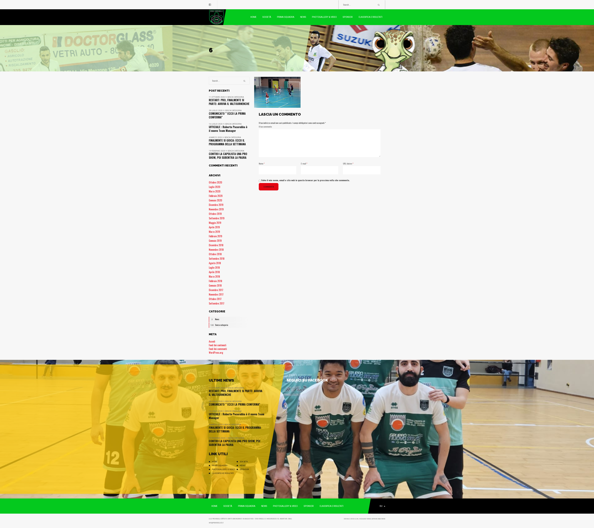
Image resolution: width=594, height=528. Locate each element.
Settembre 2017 (216, 303)
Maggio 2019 (215, 223)
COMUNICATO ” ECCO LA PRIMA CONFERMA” (227, 115)
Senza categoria (235, 97)
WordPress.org (216, 352)
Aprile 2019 (214, 227)
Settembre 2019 (216, 218)
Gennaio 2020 (215, 200)
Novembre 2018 (216, 249)
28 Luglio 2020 (216, 110)
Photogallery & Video (223, 469)
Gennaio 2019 (215, 241)
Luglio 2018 (214, 267)
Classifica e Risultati (223, 473)
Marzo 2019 (214, 232)
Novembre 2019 (216, 209)
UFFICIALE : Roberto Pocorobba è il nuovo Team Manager (228, 128)
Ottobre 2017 (215, 299)
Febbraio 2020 (216, 196)
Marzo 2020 (214, 191)
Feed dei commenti (218, 349)
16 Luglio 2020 (216, 124)
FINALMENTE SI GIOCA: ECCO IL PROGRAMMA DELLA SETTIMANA (227, 142)
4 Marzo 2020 (215, 137)
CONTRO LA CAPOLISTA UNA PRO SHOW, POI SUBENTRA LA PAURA (228, 155)
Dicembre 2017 (216, 290)
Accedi (212, 341)
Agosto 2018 (215, 263)
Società (244, 462)
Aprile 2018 (214, 272)
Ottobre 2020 (215, 182)
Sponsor (244, 469)
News (215, 319)
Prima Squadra (219, 465)
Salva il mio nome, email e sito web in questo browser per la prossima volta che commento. (305, 180)
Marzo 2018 (214, 276)
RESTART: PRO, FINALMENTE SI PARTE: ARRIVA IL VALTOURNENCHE (229, 102)
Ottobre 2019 (215, 214)
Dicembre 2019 (216, 205)
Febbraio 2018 (215, 281)
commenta (268, 187)
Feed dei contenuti (217, 345)
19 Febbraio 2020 (217, 151)
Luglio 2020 (214, 187)
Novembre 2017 (216, 294)
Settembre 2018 (216, 258)
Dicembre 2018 (216, 245)
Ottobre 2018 (215, 254)
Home (214, 462)
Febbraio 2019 (215, 236)
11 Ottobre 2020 (217, 97)
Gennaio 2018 (215, 285)
